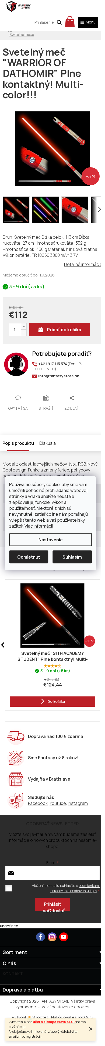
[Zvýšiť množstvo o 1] (23, 326)
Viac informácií (38, 526)
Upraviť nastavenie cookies (63, 1007)
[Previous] (2, 645)
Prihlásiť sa (52, 906)
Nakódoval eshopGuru (72, 1017)
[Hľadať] (59, 22)
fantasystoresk (52, 936)
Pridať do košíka (64, 330)
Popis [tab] (8, 443)
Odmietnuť (28, 557)
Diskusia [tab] (47, 443)
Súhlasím (72, 557)
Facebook (38, 803)
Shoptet (40, 1017)
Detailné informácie (83, 264)
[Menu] (88, 22)
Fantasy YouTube (63, 936)
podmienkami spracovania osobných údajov (75, 888)
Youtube (58, 803)
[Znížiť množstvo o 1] (23, 333)
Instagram (78, 803)
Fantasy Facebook (40, 936)
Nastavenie (50, 540)
